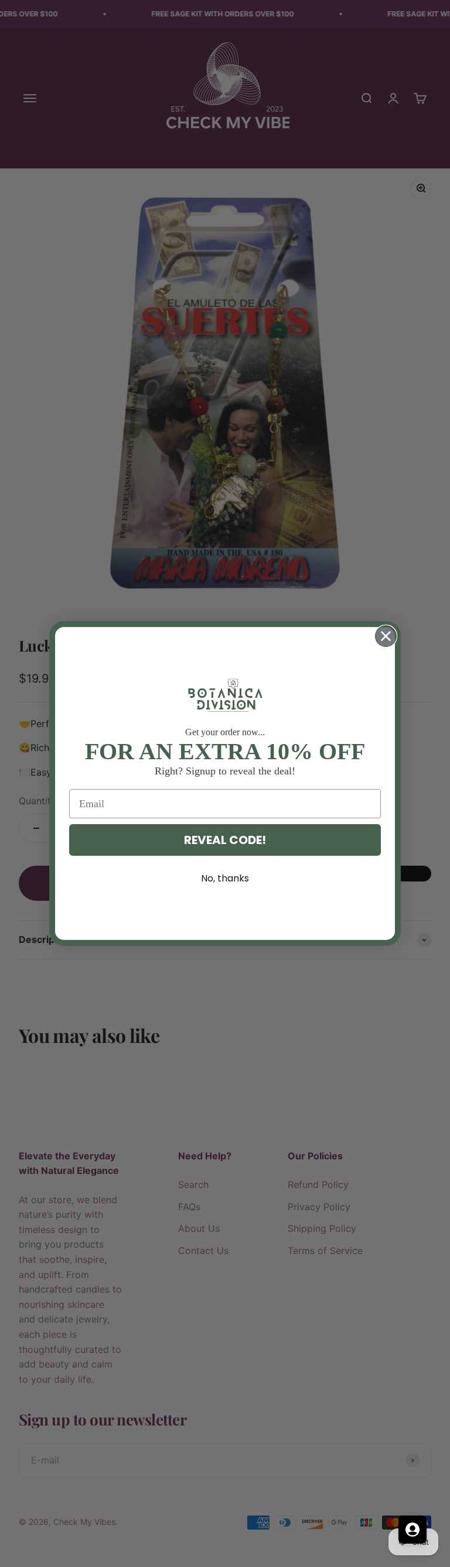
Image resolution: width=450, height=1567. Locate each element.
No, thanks (225, 878)
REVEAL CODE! (225, 840)
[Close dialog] (386, 636)
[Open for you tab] (412, 1530)
